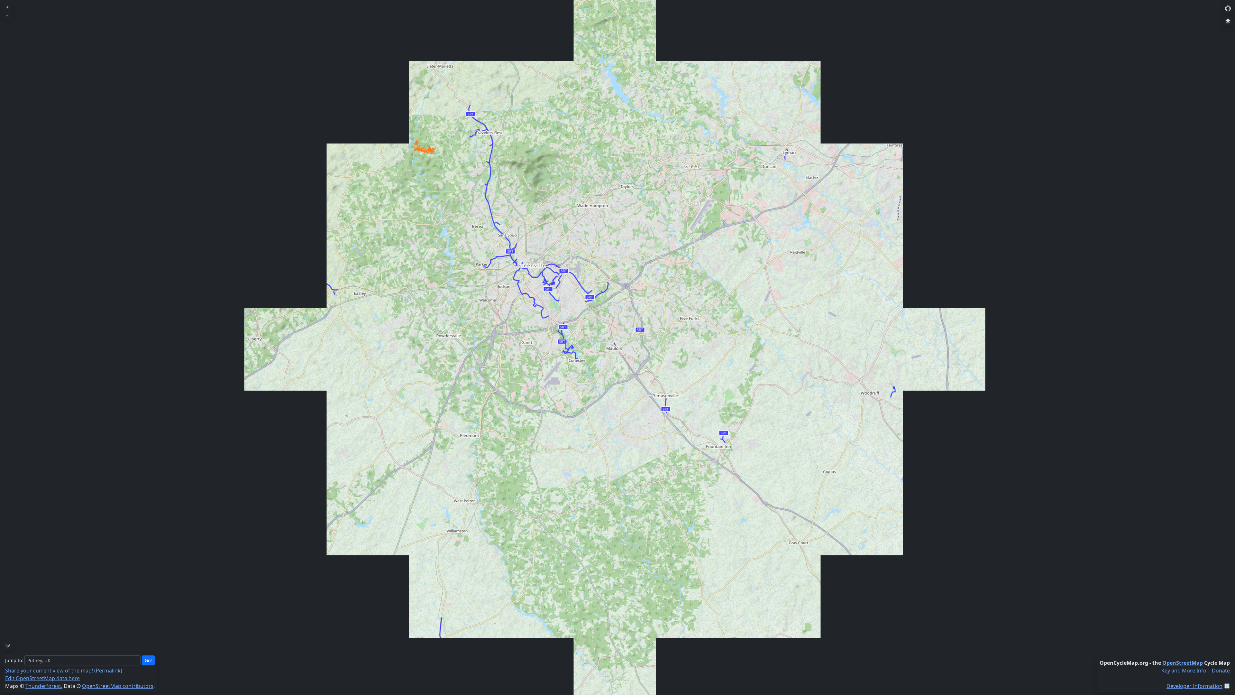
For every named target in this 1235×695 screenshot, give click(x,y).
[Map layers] (1227, 20)
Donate (1221, 670)
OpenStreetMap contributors (117, 686)
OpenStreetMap (1182, 662)
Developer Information (1194, 686)
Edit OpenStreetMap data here (42, 678)
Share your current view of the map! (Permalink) (63, 670)
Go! (148, 660)
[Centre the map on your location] (1227, 8)
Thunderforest (43, 686)
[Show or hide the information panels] (8, 645)
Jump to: (14, 660)
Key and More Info (1183, 670)
